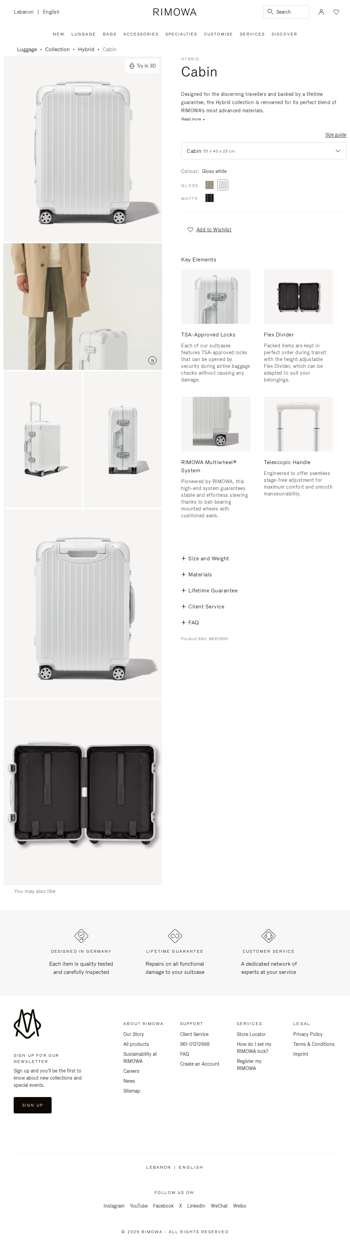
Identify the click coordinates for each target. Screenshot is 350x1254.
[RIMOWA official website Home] (175, 12)
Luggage (83, 34)
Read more (191, 119)
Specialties (181, 34)
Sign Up (32, 1105)
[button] (209, 229)
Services (252, 34)
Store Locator (251, 1034)
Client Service (194, 1034)
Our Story (133, 1034)
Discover (284, 34)
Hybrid (86, 49)
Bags (110, 34)
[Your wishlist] (335, 12)
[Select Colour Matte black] (209, 198)
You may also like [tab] (34, 891)
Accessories (141, 34)
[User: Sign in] (321, 12)
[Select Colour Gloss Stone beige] (209, 185)
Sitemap (131, 1091)
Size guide (335, 135)
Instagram (114, 1206)
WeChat (219, 1206)
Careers (131, 1071)
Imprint (300, 1054)
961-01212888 (195, 1044)
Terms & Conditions (314, 1044)
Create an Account (199, 1064)
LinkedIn (196, 1206)
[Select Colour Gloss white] (223, 185)
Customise (218, 34)
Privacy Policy (308, 1034)
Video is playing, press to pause (82, 306)
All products (136, 1044)
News (129, 1081)
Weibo (239, 1206)
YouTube (139, 1206)
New (59, 34)
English (51, 12)
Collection (57, 49)
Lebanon (26, 12)
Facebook (163, 1206)
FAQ (184, 1054)
